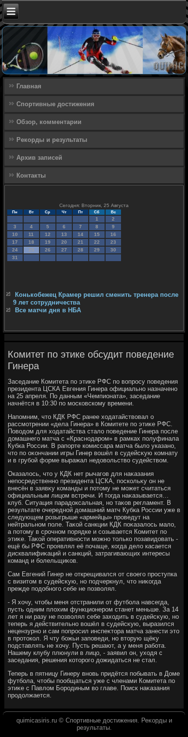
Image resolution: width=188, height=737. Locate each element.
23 (113, 242)
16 (113, 234)
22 (97, 242)
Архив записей (39, 157)
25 (31, 249)
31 (15, 257)
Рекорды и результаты (51, 139)
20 (64, 242)
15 (97, 234)
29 (97, 249)
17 (15, 242)
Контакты (31, 175)
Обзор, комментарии (48, 121)
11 (31, 234)
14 (80, 234)
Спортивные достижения (55, 104)
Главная (28, 86)
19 (48, 242)
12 (48, 234)
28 (80, 249)
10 (15, 234)
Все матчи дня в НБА (48, 310)
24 (15, 249)
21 (80, 242)
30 (113, 249)
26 (48, 249)
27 (64, 249)
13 (64, 234)
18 (31, 242)
